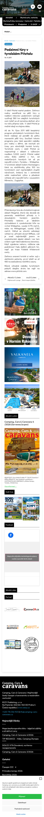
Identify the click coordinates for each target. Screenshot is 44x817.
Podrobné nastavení (22, 809)
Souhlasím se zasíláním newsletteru (22, 610)
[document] (22, 408)
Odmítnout (22, 803)
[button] (40, 778)
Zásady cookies (20, 814)
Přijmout (22, 796)
